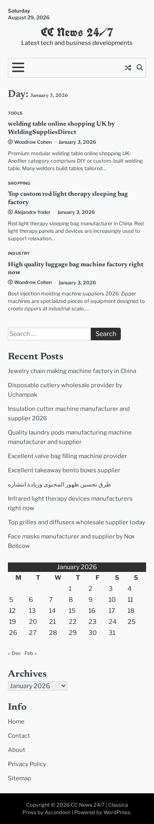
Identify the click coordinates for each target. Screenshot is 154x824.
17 (112, 610)
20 (33, 621)
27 (33, 633)
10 (112, 599)
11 (130, 599)
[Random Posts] (128, 68)
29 (73, 633)
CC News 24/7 (77, 32)
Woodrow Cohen (33, 142)
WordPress (116, 812)
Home (16, 721)
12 (12, 610)
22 (73, 621)
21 (52, 621)
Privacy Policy (27, 764)
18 (131, 610)
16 (92, 610)
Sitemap (19, 778)
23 (92, 621)
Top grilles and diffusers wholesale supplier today (76, 522)
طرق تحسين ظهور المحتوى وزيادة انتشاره (59, 484)
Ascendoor (58, 812)
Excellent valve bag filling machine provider (67, 456)
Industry (19, 253)
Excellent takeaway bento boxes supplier (64, 470)
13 (32, 610)
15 (72, 610)
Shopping (19, 183)
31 (112, 633)
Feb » (30, 653)
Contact (19, 735)
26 (13, 633)
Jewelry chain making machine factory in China (72, 371)
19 (12, 621)
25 (131, 621)
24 (112, 621)
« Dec (14, 653)
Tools (15, 113)
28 (53, 633)
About (16, 749)
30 (92, 633)
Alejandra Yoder (32, 212)
